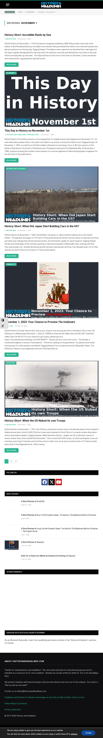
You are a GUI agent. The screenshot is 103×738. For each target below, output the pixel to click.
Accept (88, 733)
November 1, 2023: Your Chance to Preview (40, 322)
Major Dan (11, 39)
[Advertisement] (51, 602)
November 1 (11, 73)
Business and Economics (16, 168)
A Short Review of (32, 501)
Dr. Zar (10, 326)
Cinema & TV (11, 264)
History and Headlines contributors (23, 135)
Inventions (10, 363)
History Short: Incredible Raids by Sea (28, 34)
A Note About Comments (16, 703)
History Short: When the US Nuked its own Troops (35, 420)
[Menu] (7, 5)
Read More (11, 65)
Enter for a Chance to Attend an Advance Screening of (48, 556)
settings (74, 734)
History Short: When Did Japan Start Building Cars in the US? (42, 226)
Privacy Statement (13, 709)
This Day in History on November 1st (27, 130)
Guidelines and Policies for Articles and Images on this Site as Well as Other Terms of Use (44, 697)
